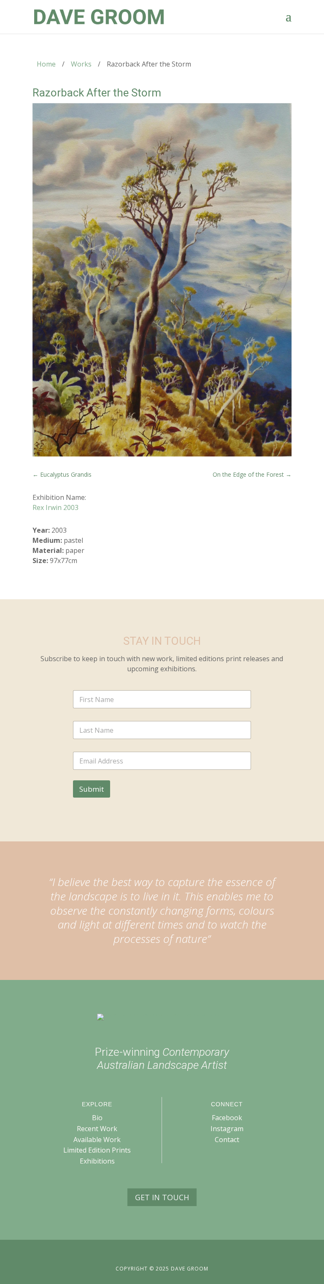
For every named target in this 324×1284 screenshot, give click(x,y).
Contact (227, 1139)
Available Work (97, 1139)
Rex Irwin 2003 (55, 507)
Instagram (227, 1128)
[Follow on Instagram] (170, 1254)
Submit (91, 789)
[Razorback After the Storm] (162, 279)
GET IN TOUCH (162, 1197)
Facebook (227, 1117)
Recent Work (97, 1128)
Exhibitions (97, 1161)
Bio (97, 1117)
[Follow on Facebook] (154, 1254)
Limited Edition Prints (97, 1150)
